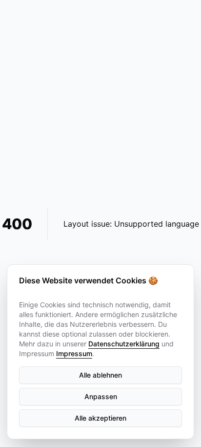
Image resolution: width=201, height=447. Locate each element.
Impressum (74, 353)
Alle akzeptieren (100, 418)
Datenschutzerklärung (124, 344)
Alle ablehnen (100, 375)
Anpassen (100, 396)
